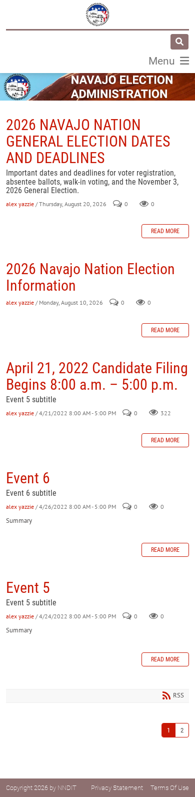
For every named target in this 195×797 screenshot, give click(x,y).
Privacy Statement (117, 787)
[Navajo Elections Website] (98, 15)
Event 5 (28, 587)
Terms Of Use (169, 787)
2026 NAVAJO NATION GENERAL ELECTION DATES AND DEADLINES (88, 141)
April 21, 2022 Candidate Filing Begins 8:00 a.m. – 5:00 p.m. (97, 376)
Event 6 (28, 478)
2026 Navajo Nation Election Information (90, 277)
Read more (165, 231)
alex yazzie (20, 204)
